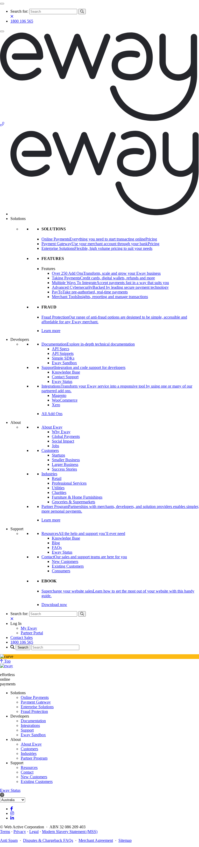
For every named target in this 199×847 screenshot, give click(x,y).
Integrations (30, 725)
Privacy (19, 831)
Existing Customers (68, 566)
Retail (56, 478)
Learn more (50, 330)
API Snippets (63, 353)
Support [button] (16, 529)
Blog (56, 543)
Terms (5, 831)
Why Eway (61, 432)
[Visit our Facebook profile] (11, 809)
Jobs (55, 446)
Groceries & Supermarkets (73, 502)
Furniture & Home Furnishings (77, 497)
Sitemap (125, 840)
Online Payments (35, 697)
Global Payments (66, 436)
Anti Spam (9, 840)
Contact (27, 772)
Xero (56, 405)
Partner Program (34, 758)
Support (27, 730)
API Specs (60, 349)
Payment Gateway (36, 702)
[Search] (82, 11)
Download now (54, 604)
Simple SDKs (63, 358)
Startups (58, 455)
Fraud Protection (34, 711)
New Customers (65, 561)
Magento (59, 395)
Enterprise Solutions (37, 707)
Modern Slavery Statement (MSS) (69, 831)
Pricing (151, 239)
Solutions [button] (18, 218)
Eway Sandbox (64, 363)
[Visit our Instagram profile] (12, 813)
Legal (34, 831)
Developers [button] (19, 339)
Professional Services (69, 483)
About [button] (15, 422)
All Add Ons (51, 413)
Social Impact (63, 441)
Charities (59, 492)
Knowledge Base (66, 372)
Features (48, 268)
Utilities (58, 488)
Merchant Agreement (96, 840)
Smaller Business (66, 460)
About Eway (51, 427)
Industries (49, 474)
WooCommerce (64, 400)
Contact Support (65, 377)
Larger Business (65, 464)
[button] (16, 623)
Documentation (33, 721)
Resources (29, 767)
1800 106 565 (21, 21)
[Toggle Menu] (2, 3)
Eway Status (62, 381)
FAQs (57, 547)
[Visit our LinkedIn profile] (12, 818)
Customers (50, 450)
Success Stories (64, 469)
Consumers (61, 571)
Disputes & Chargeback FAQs (48, 840)
